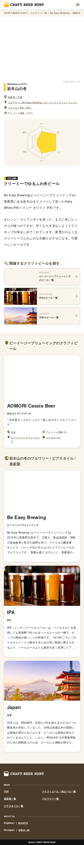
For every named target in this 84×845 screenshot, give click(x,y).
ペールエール (53, 437)
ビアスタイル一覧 (13, 806)
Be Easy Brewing (60, 13)
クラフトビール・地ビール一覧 (59, 791)
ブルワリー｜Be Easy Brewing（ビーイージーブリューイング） (43, 102)
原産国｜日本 (15, 97)
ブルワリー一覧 (38, 13)
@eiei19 (23, 823)
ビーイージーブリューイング (25, 439)
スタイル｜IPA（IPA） (20, 107)
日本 (13, 432)
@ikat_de (23, 830)
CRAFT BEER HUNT (15, 13)
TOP (6, 791)
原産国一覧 (10, 798)
